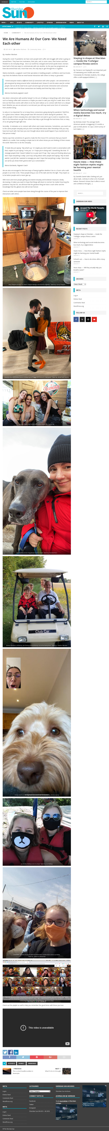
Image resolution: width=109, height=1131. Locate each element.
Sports (19, 22)
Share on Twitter (5, 1052)
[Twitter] (99, 26)
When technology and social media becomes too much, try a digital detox (90, 113)
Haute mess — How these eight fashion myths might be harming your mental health (88, 166)
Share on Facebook (10, 1052)
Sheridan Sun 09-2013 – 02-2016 (39, 1111)
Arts (11, 22)
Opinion (50, 22)
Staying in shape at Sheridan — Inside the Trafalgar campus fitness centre (89, 61)
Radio (72, 22)
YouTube (22, 2)
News (3, 22)
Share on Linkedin (16, 1052)
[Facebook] (95, 26)
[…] (96, 77)
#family (21, 1063)
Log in (76, 295)
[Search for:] (96, 2)
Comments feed (79, 303)
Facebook (5, 2)
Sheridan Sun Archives (63, 1091)
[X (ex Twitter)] (82, 319)
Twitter (13, 2)
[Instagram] (107, 26)
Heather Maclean (20, 49)
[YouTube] (103, 26)
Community (29, 22)
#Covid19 (11, 1063)
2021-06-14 (8, 49)
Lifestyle (40, 22)
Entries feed (78, 299)
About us (80, 22)
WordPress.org (79, 306)
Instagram (31, 2)
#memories (32, 1063)
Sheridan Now (61, 22)
